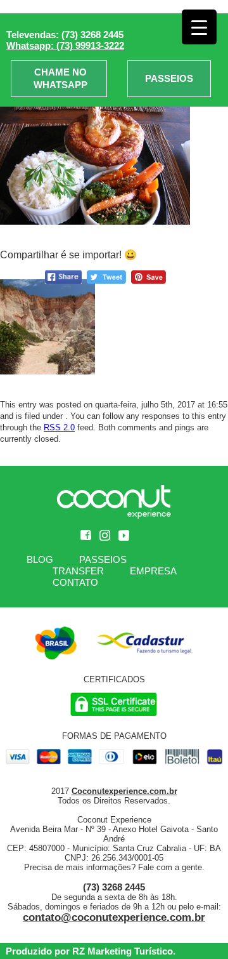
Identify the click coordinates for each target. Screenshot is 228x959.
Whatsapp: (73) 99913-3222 (65, 45)
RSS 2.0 (59, 427)
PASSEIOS (169, 78)
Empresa (153, 570)
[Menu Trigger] (199, 27)
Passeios (103, 559)
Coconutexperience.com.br (124, 791)
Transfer (78, 570)
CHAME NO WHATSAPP (60, 78)
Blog (40, 559)
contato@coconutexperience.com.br (114, 917)
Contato (75, 582)
